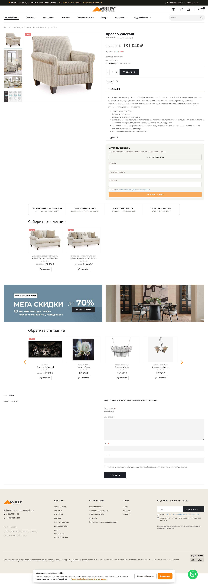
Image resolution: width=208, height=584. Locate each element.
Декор (103, 17)
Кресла (116, 64)
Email (107, 455)
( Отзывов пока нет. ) (125, 38)
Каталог (59, 500)
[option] (13, 40)
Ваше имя (112, 163)
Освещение (120, 17)
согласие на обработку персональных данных (133, 190)
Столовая (47, 17)
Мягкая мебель (10, 17)
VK (112, 82)
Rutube (24, 531)
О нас (126, 500)
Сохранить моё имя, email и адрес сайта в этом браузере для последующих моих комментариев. (147, 467)
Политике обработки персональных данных (89, 579)
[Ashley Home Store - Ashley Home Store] (104, 9)
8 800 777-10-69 (193, 3)
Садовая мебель (141, 17)
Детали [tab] (114, 137)
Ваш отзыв (109, 417)
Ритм (23, 535)
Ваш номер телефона (117, 172)
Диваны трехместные (78, 256)
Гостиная (30, 17)
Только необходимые (145, 576)
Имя (106, 444)
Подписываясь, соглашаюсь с (168, 526)
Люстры (117, 365)
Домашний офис (84, 17)
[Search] (201, 18)
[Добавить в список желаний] (117, 81)
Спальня (64, 17)
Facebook (108, 82)
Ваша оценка (110, 408)
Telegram (14, 531)
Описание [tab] (115, 89)
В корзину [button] (46, 269)
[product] (83, 349)
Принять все (165, 576)
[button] (24, 66)
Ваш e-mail (113, 180)
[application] (155, 303)
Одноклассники (11, 535)
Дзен (34, 531)
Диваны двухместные (39, 256)
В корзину (130, 72)
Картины (45, 365)
